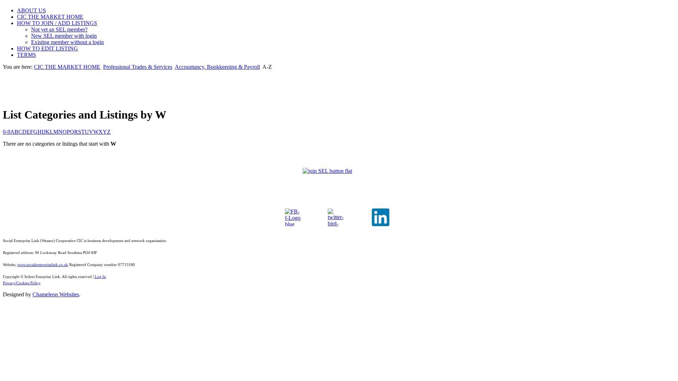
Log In (100, 277)
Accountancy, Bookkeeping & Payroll (217, 67)
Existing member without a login (67, 42)
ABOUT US (31, 10)
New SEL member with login (64, 36)
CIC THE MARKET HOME (50, 17)
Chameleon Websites (55, 294)
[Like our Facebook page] (294, 217)
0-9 (6, 132)
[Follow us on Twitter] (336, 217)
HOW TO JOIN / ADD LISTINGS (57, 23)
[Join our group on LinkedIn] (382, 217)
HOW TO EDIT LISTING (47, 49)
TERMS (26, 55)
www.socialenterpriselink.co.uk (42, 265)
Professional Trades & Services (137, 67)
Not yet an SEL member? (59, 29)
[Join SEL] (339, 178)
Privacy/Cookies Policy (22, 283)
